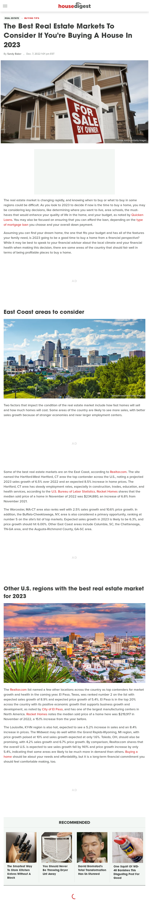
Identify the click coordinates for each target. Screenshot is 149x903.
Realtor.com (118, 471)
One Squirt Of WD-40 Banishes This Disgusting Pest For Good (126, 872)
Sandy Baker (14, 54)
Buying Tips (31, 18)
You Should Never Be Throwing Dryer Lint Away (55, 870)
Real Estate (12, 18)
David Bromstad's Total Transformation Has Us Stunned (92, 870)
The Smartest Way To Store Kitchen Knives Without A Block (19, 872)
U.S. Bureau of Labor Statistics (73, 491)
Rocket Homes (107, 491)
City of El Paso (52, 709)
